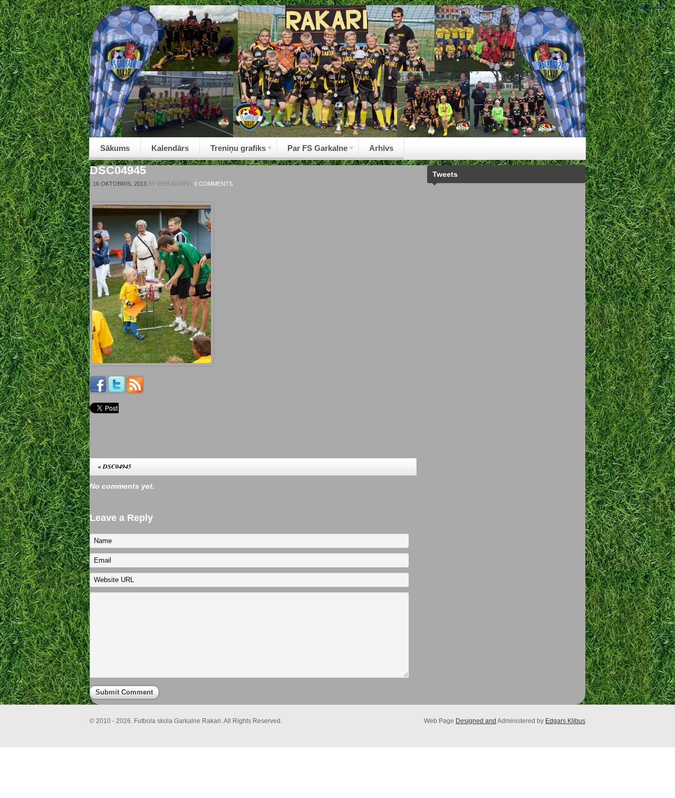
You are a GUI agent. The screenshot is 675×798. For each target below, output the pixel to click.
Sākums (115, 148)
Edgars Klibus (565, 721)
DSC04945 (118, 170)
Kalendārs (170, 148)
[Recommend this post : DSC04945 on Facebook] (98, 390)
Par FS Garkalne (312, 151)
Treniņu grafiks (233, 151)
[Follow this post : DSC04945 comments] (135, 390)
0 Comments (213, 183)
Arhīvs (381, 148)
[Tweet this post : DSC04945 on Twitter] (116, 390)
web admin (173, 183)
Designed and (476, 721)
